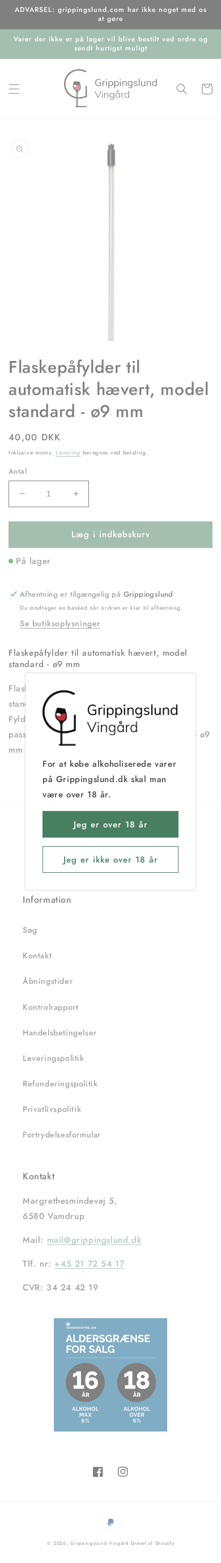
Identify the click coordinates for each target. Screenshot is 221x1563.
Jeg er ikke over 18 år (110, 859)
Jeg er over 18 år (111, 824)
